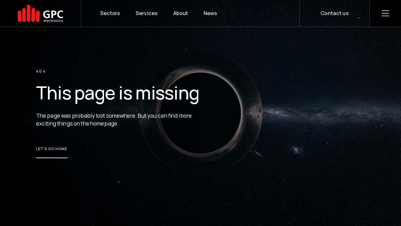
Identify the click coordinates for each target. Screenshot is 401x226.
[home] (40, 13)
